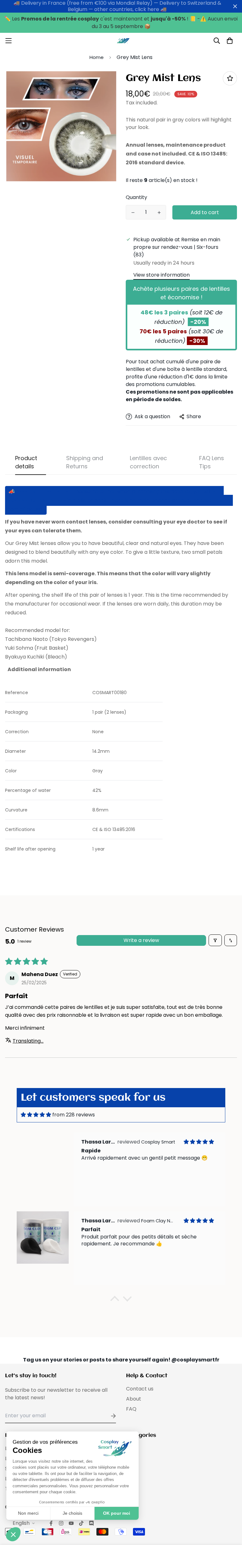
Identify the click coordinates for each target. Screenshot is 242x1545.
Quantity (136, 197)
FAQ (131, 1409)
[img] (36, 1114)
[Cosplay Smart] (121, 40)
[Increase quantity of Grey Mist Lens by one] (159, 212)
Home (96, 57)
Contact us (139, 1388)
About (133, 1398)
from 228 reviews (73, 1114)
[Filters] (215, 940)
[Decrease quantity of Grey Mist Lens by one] (133, 212)
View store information (161, 274)
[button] (114, 1300)
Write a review (141, 940)
